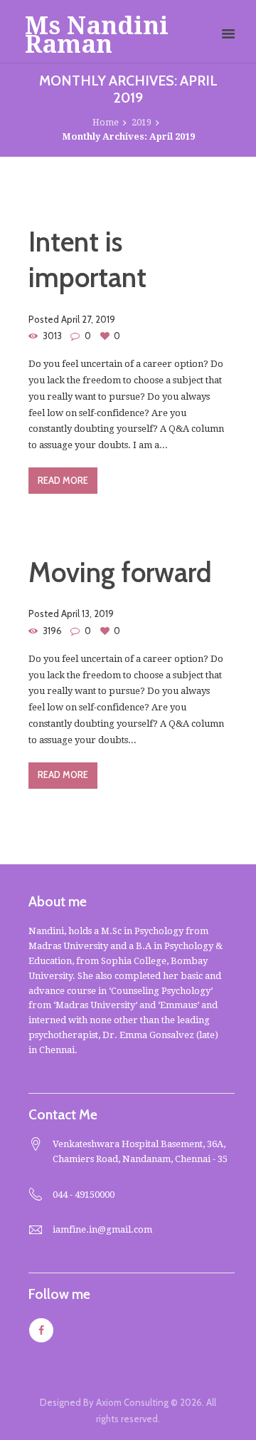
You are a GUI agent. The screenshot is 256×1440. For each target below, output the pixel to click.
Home (105, 122)
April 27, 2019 (88, 319)
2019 (141, 122)
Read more (63, 480)
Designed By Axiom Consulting (104, 1402)
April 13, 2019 (87, 613)
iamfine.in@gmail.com (102, 1229)
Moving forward (120, 572)
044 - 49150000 (83, 1194)
